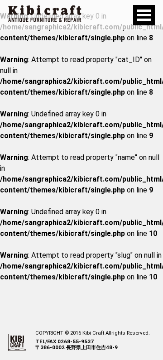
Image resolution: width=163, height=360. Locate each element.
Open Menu (144, 15)
